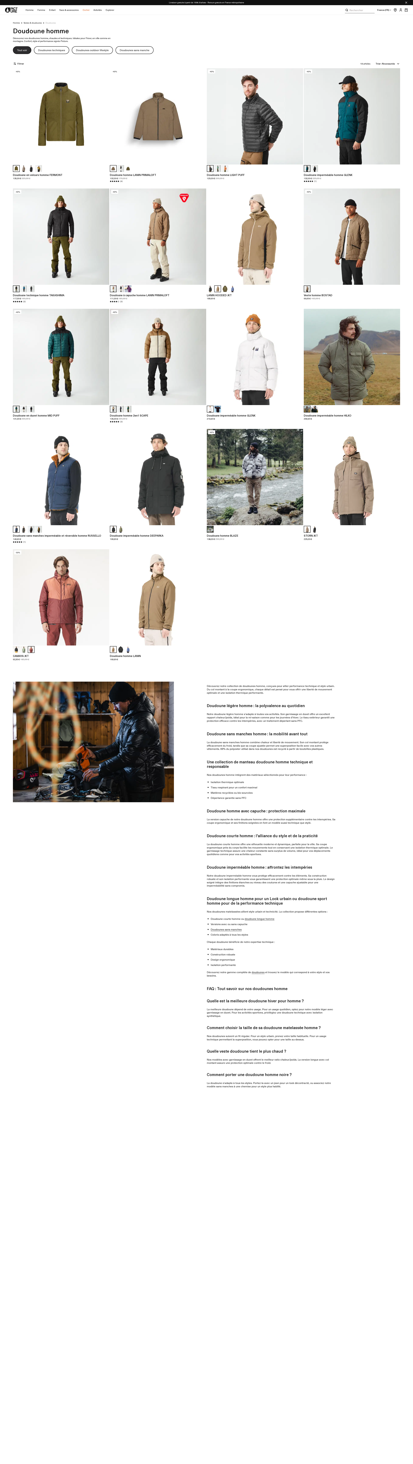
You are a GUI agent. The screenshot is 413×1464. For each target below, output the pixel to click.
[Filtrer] (15, 64)
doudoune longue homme (259, 919)
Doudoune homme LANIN (125, 656)
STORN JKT (311, 535)
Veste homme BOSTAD (318, 295)
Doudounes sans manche (134, 50)
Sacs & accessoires (69, 10)
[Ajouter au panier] (104, 160)
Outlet (86, 10)
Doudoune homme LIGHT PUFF (226, 175)
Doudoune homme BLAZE (222, 535)
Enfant (52, 10)
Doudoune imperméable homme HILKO (327, 415)
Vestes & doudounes (33, 23)
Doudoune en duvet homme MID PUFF (36, 415)
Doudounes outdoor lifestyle (92, 50)
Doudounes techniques (51, 50)
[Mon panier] (406, 10)
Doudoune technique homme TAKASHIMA (38, 295)
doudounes (258, 972)
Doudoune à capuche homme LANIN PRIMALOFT (139, 295)
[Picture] (11, 10)
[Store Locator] (394, 10)
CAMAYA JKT (21, 656)
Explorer (110, 10)
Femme (41, 10)
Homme (29, 10)
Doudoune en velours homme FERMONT (37, 175)
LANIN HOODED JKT (219, 295)
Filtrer (20, 63)
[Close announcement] (406, 2)
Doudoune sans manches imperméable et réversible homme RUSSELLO (57, 535)
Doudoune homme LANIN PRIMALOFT (133, 175)
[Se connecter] (400, 10)
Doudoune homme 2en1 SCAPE (129, 415)
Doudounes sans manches (226, 929)
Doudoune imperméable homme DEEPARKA (136, 535)
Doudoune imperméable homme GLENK (328, 175)
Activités (97, 10)
